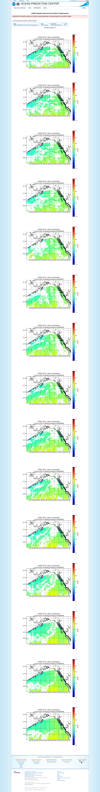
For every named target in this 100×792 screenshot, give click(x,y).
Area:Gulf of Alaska (44, 24)
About (45, 8)
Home (15, 0)
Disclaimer (59, 771)
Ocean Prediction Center (40, 3)
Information (37, 8)
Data (29, 8)
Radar (21, 766)
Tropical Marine (36, 762)
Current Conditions (21, 759)
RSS (28, 0)
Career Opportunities (61, 780)
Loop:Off (65, 24)
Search (84, 8)
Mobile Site (21, 0)
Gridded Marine (36, 763)
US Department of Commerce (30, 771)
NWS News (67, 762)
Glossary (59, 775)
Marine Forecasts (36, 759)
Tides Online (21, 762)
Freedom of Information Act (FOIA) (63, 777)
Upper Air (21, 767)
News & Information (67, 759)
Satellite (21, 764)
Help (58, 774)
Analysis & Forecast (20, 8)
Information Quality (60, 772)
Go (87, 0)
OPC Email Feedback (29, 784)
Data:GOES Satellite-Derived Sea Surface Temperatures (25, 24)
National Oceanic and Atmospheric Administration (35, 5)
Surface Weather (21, 763)
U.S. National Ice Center (51, 762)
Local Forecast (73, 0)
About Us (59, 779)
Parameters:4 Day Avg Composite (55, 24)
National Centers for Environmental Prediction (33, 775)
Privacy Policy (59, 776)
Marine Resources (52, 759)
